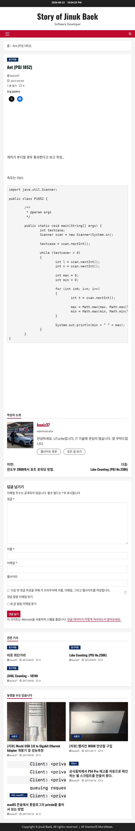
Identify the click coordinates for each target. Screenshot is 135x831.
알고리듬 (13, 59)
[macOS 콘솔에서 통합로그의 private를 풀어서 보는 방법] (36, 780)
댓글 (11, 499)
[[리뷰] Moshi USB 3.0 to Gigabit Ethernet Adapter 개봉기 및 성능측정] (36, 721)
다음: (109, 467)
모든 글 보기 (74, 451)
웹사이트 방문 (49, 451)
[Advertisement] (67, 130)
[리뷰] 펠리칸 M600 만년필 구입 (90, 746)
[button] (7, 34)
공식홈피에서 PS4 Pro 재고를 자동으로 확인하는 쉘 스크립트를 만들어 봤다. (98, 773)
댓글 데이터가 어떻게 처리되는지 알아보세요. (94, 619)
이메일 (12, 563)
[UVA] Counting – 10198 (22, 675)
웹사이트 (12, 577)
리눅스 (74, 763)
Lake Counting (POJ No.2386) (88, 655)
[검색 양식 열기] (130, 33)
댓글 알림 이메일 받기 (20, 597)
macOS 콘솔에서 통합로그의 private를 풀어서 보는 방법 (35, 806)
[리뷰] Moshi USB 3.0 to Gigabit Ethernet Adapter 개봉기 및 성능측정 (33, 748)
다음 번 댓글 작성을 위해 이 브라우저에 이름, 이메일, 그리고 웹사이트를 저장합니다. (60, 590)
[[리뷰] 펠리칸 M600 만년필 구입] (98, 721)
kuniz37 (14, 75)
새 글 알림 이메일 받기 (23, 604)
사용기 (14, 736)
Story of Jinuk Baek (67, 16)
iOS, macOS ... (18, 795)
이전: (30, 467)
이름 (11, 549)
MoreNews (105, 827)
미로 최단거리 (16, 655)
